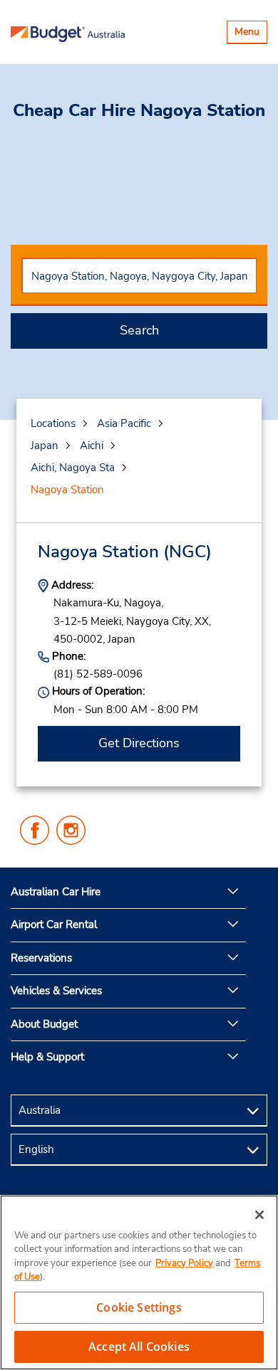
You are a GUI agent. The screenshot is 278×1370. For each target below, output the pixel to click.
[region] (139, 1282)
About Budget (44, 1024)
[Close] (259, 1215)
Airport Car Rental (54, 924)
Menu (250, 33)
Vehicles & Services (56, 991)
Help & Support (47, 1057)
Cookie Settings (138, 1307)
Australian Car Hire (56, 892)
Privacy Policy (184, 1263)
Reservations (41, 958)
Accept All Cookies (139, 1346)
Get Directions (139, 743)
